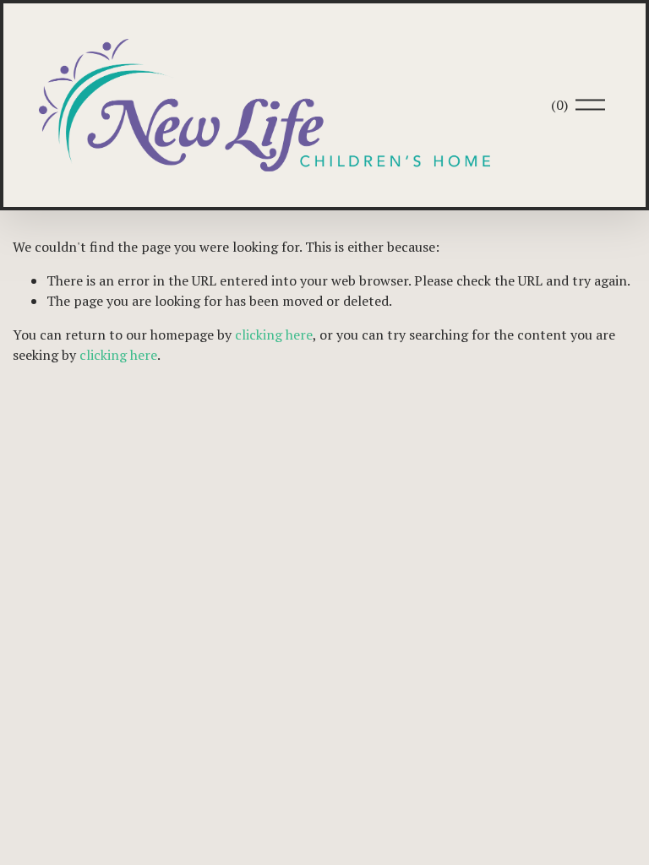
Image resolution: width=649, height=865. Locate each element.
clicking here (274, 334)
